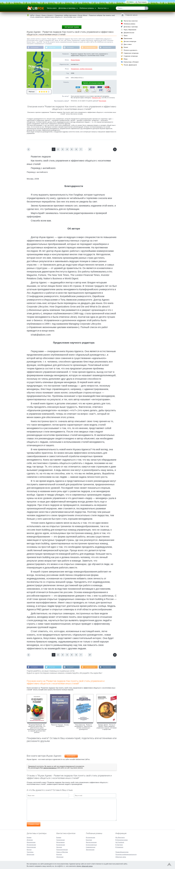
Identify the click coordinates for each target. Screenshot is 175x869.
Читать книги (52, 8)
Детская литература (130, 41)
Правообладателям (121, 852)
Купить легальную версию (93, 83)
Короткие (89, 840)
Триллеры (30, 852)
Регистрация (142, 2)
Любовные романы (86, 8)
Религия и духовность (130, 50)
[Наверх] (169, 865)
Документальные (129, 32)
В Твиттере (52, 47)
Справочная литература (131, 53)
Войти (131, 2)
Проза (125, 35)
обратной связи (87, 866)
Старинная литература (131, 56)
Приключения (128, 38)
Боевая (58, 837)
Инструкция (102, 101)
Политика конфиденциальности (126, 854)
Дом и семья (128, 44)
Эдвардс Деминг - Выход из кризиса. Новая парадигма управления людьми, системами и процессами (107, 727)
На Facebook (34, 47)
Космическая (60, 845)
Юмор (125, 59)
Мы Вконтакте (107, 47)
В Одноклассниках (90, 47)
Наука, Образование (130, 29)
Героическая (60, 840)
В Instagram (70, 47)
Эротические (90, 849)
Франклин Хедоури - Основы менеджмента (60, 725)
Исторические (31, 845)
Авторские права (72, 27)
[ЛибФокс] (35, 8)
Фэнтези (59, 854)
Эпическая (59, 857)
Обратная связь (120, 857)
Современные (90, 847)
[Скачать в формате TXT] (93, 92)
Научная (59, 847)
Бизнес (126, 47)
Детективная (60, 842)
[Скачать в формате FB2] (78, 92)
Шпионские (30, 854)
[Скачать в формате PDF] (107, 92)
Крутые (29, 849)
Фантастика (102, 8)
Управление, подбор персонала (81, 69)
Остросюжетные (91, 845)
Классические (31, 847)
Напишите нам (96, 97)
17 (90, 149)
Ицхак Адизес (75, 60)
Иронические (31, 842)
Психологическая (62, 849)
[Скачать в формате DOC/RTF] (100, 92)
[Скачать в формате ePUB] (85, 92)
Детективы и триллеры (67, 8)
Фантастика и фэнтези (131, 21)
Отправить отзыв (33, 824)
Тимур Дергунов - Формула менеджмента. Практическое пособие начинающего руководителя (83, 727)
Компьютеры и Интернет (131, 62)
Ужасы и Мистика (62, 852)
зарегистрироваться (50, 768)
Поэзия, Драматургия (130, 65)
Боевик (29, 837)
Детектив (30, 840)
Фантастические (91, 842)
